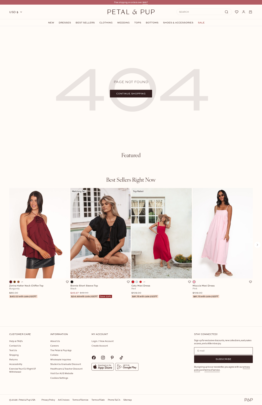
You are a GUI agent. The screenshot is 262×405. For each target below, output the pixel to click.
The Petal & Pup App (61, 350)
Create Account (99, 345)
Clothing (106, 22)
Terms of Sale (98, 399)
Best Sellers (85, 22)
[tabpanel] (131, 251)
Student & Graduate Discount (65, 364)
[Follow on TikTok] (121, 357)
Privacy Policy (48, 399)
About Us (55, 341)
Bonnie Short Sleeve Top (90, 291)
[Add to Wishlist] (67, 281)
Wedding (123, 22)
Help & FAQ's (16, 341)
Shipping (14, 354)
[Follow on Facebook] (93, 357)
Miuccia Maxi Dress (206, 291)
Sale (201, 22)
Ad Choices (63, 399)
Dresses (65, 22)
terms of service (212, 369)
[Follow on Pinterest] (112, 357)
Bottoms (152, 22)
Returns (13, 359)
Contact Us (15, 345)
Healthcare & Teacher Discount (66, 368)
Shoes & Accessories (178, 22)
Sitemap (127, 399)
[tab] (131, 155)
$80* (145, 2)
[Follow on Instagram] (103, 357)
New (51, 22)
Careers (54, 345)
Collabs (54, 354)
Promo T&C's (114, 399)
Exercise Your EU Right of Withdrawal (22, 370)
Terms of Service (80, 399)
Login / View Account (102, 341)
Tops (137, 22)
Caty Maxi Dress (144, 291)
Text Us (13, 350)
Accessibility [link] (15, 364)
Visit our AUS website (61, 373)
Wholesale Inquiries (60, 359)
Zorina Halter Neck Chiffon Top (26, 291)
